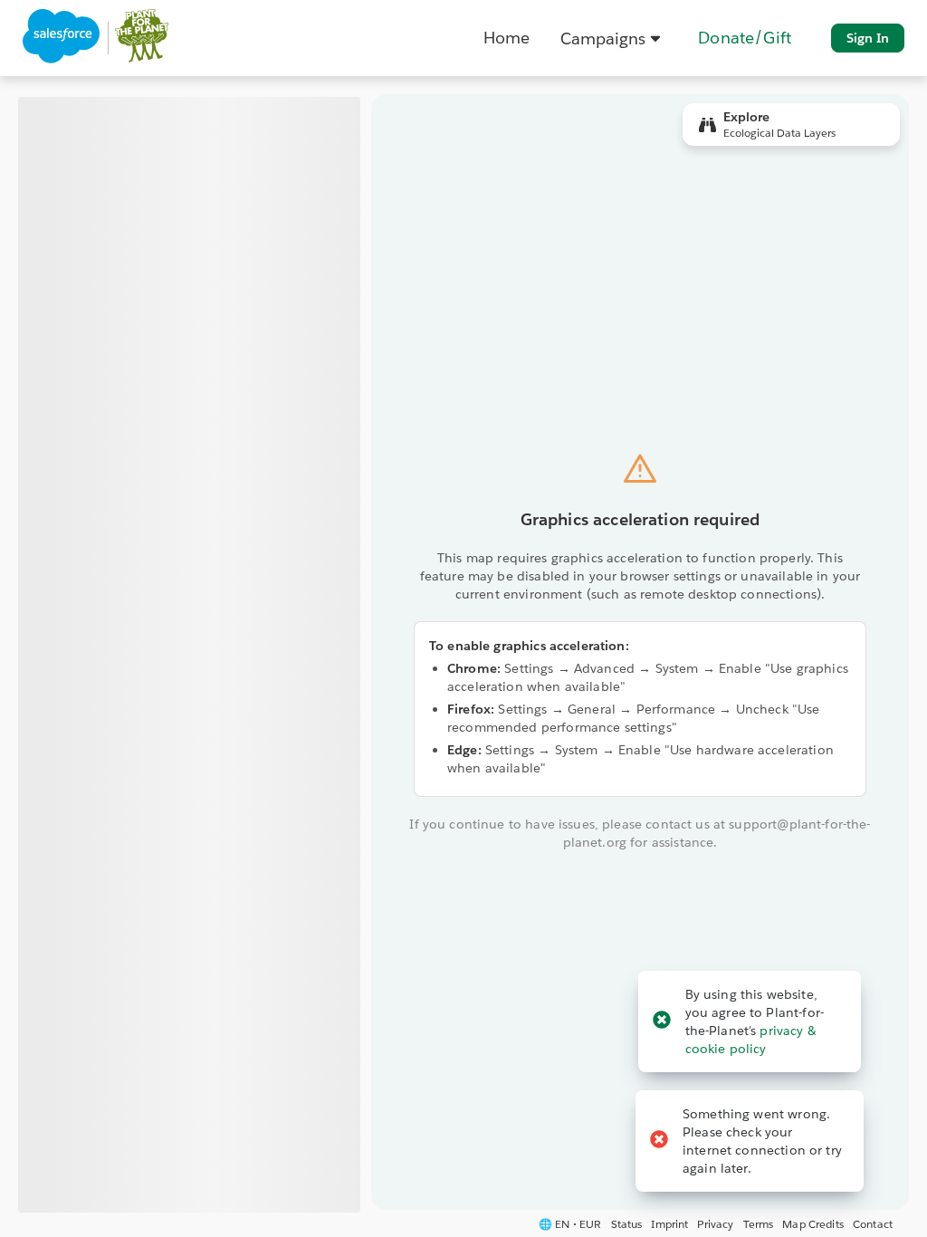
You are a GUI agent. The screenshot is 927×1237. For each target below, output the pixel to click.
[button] (613, 38)
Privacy (715, 1224)
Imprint (669, 1224)
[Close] (661, 1021)
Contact (873, 1224)
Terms (758, 1224)
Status (627, 1224)
